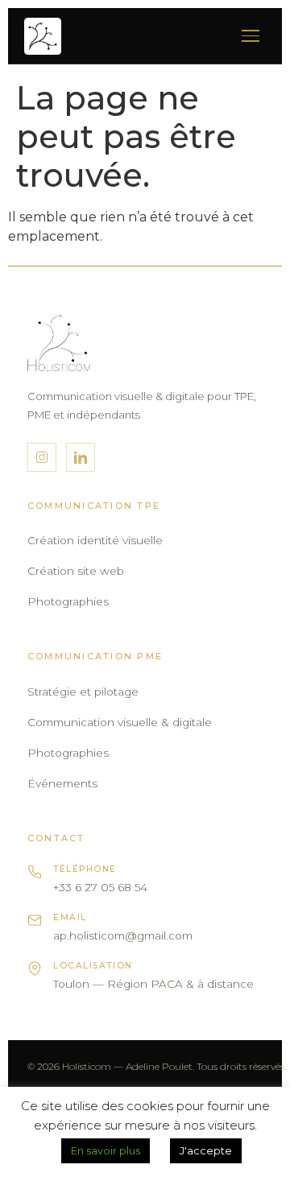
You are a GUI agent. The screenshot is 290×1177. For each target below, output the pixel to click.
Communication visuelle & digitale (119, 722)
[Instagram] (41, 457)
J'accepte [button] (206, 1150)
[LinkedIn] (80, 457)
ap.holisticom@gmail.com (123, 935)
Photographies (68, 601)
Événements (62, 783)
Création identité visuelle (95, 540)
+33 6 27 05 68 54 (100, 887)
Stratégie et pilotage (83, 691)
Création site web (75, 570)
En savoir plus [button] (105, 1150)
